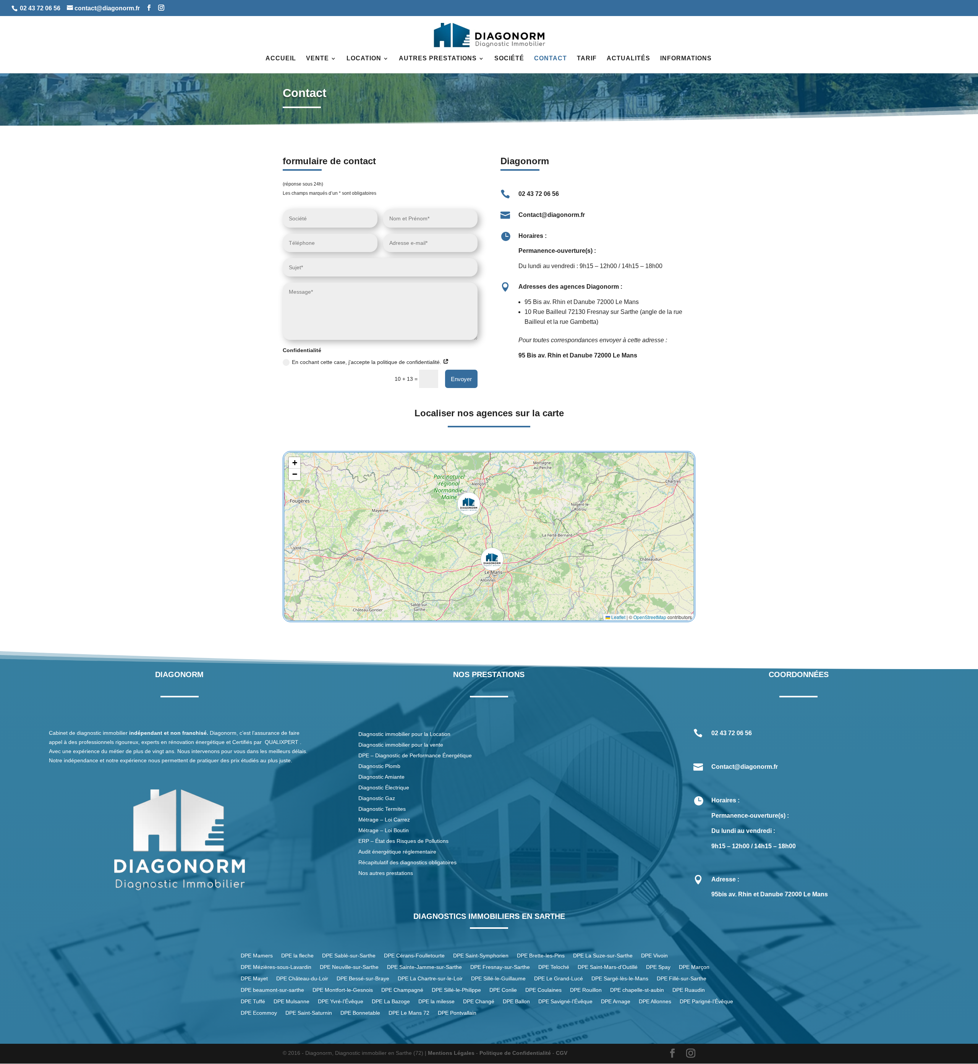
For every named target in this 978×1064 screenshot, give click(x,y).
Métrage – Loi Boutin (383, 830)
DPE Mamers (257, 956)
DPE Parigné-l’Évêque (706, 1001)
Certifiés (242, 742)
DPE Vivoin (654, 956)
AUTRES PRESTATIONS (438, 58)
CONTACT (550, 58)
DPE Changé (478, 1001)
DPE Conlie (503, 990)
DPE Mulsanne (291, 1001)
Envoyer (461, 379)
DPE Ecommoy (259, 1013)
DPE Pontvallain (457, 1013)
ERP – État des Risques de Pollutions (403, 841)
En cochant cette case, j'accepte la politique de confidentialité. (367, 362)
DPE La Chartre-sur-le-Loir (430, 979)
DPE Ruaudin (688, 990)
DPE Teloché (553, 967)
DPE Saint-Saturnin (308, 1013)
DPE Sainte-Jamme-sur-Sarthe (424, 967)
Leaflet (617, 617)
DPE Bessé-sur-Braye (363, 979)
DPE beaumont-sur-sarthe (272, 990)
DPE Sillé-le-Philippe (456, 990)
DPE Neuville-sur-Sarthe (349, 967)
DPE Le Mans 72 (409, 1013)
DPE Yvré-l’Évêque (340, 1001)
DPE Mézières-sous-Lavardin (276, 967)
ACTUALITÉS (628, 58)
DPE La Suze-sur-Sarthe (603, 956)
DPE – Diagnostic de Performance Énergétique (415, 755)
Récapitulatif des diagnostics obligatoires (407, 862)
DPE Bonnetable (360, 1013)
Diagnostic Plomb (379, 766)
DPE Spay (658, 967)
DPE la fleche (297, 956)
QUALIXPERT (281, 742)
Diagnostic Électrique (384, 787)
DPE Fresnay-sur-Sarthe (500, 967)
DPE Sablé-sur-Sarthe (349, 956)
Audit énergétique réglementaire (397, 852)
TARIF (587, 58)
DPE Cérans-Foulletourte (414, 956)
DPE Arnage (615, 1001)
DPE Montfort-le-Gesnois (343, 990)
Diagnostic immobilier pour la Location (404, 734)
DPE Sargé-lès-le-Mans (619, 979)
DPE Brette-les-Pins (541, 956)
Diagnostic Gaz (376, 798)
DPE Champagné (402, 990)
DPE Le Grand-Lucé (558, 979)
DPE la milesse (436, 1001)
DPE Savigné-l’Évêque (565, 1001)
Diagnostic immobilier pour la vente (400, 745)
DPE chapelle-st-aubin (637, 990)
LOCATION (364, 58)
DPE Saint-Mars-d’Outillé (608, 967)
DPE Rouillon (586, 990)
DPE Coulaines (543, 990)
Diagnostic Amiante (381, 777)
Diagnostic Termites (382, 809)
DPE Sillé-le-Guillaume (498, 979)
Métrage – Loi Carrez (384, 820)
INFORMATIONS (686, 58)
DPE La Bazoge (391, 1001)
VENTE (317, 58)
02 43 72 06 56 (40, 8)
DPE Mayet (254, 979)
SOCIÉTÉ (509, 58)
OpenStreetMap (649, 617)
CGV (561, 1053)
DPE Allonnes (655, 1001)
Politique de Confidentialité (515, 1053)
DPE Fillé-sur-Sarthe (681, 979)
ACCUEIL (281, 58)
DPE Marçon (694, 967)
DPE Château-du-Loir (302, 979)
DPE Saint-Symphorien (480, 956)
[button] (492, 559)
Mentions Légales (451, 1053)
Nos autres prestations (385, 873)
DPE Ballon (516, 1001)
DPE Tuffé (253, 1001)
